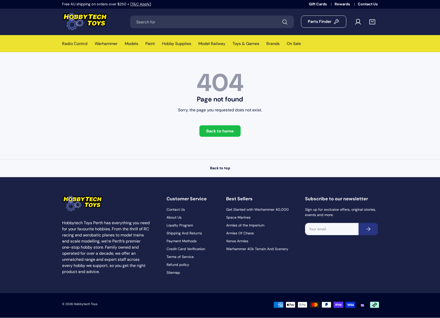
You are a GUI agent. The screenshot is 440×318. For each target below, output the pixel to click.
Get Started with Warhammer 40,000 (257, 209)
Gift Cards (318, 4)
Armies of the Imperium (245, 225)
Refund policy (178, 264)
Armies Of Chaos (240, 233)
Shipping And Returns (184, 233)
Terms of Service (180, 256)
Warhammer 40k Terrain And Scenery (257, 249)
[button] (372, 21)
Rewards (343, 4)
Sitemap (173, 272)
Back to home (220, 131)
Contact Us (368, 4)
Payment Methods (182, 241)
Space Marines (238, 217)
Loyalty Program (180, 225)
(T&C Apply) (140, 4)
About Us (174, 217)
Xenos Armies (237, 241)
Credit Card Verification (186, 249)
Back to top (220, 168)
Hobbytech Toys (86, 304)
